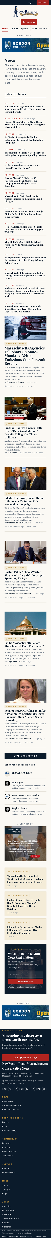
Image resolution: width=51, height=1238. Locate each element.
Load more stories (25, 756)
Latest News (7, 1101)
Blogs (4, 1193)
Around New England (11, 1105)
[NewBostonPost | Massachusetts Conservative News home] (25, 11)
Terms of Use (40, 1237)
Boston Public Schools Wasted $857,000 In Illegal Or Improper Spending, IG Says (25, 154)
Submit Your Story (10, 1218)
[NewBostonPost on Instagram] (16, 1089)
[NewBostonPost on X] (10, 1089)
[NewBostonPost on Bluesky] (27, 1089)
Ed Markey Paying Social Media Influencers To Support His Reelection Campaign (24, 140)
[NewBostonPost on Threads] (21, 1089)
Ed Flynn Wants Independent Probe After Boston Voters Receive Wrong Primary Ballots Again (25, 260)
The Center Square (15, 382)
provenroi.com (26, 1233)
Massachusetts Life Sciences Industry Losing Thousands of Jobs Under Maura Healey (25, 276)
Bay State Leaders (10, 1109)
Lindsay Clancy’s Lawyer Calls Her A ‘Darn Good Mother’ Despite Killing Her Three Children (25, 125)
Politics (5, 1122)
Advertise (6, 1214)
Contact (5, 1223)
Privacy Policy (26, 1237)
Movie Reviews (9, 1172)
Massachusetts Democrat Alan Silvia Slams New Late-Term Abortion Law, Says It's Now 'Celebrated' (23, 309)
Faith (4, 1126)
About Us (6, 1206)
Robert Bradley (9, 1151)
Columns (6, 1147)
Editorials (6, 1143)
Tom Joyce (12, 453)
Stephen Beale (13, 661)
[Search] (17, 22)
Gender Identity (9, 1130)
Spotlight (6, 1189)
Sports (24, 28)
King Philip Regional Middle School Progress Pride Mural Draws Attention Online (24, 245)
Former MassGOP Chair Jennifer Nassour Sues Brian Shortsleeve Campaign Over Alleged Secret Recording (21, 182)
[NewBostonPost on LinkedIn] (38, 1089)
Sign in (31, 2)
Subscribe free (25, 981)
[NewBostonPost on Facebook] (4, 1089)
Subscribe (42, 2)
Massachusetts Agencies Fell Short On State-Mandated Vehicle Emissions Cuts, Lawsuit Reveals (25, 109)
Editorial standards (10, 1237)
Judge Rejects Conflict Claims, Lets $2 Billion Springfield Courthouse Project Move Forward (24, 214)
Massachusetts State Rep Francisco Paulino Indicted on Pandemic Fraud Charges (23, 199)
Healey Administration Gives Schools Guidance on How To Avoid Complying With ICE (24, 229)
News (5, 28)
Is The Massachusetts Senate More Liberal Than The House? (22, 166)
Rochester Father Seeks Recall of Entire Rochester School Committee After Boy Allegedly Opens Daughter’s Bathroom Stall (25, 292)
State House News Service (19, 523)
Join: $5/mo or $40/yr (25, 1057)
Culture (14, 28)
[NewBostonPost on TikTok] (33, 1089)
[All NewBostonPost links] (44, 1089)
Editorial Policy (9, 1210)
